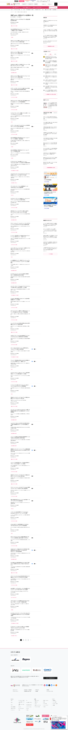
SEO (11, 9)
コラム (36, 703)
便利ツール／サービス (38, 705)
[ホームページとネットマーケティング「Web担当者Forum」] (45, 716)
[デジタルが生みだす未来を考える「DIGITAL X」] (37, 722)
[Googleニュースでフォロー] (54, 685)
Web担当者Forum (15, 4)
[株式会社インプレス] (17, 720)
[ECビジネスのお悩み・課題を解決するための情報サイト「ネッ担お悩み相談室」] (29, 725)
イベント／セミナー (46, 705)
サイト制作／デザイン (38, 9)
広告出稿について (50, 4)
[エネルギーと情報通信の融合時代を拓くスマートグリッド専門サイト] (45, 719)
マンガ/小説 (45, 703)
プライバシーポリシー (15, 691)
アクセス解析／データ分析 (29, 9)
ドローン (41, 1)
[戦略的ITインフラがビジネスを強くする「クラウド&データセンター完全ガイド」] (29, 716)
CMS (43, 9)
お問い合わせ (37, 689)
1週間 (50, 54)
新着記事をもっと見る (51, 46)
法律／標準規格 (13, 706)
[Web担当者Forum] (15, 685)
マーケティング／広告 (17, 9)
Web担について (44, 4)
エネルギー (38, 1)
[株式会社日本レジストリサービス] (15, 670)
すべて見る (51, 253)
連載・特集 (36, 4)
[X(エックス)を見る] (49, 685)
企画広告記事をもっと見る (51, 167)
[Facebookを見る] (47, 685)
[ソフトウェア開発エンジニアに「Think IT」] (37, 716)
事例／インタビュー (46, 700)
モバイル (28, 708)
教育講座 (43, 1)
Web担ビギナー (25, 4)
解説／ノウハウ (37, 700)
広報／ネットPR (13, 708)
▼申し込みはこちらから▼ (55, 720)
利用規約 (48, 689)
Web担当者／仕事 (55, 9)
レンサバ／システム (29, 706)
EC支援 (46, 1)
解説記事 (54, 700)
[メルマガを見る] (44, 685)
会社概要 (37, 691)
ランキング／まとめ (37, 706)
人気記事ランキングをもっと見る (51, 94)
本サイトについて (15, 689)
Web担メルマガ (31, 4)
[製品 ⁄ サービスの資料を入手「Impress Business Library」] (29, 722)
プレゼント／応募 (55, 703)
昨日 (45, 54)
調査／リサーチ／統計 (48, 9)
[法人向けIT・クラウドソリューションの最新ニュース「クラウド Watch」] (29, 719)
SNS (24, 9)
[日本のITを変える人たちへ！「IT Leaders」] (37, 719)
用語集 (54, 705)
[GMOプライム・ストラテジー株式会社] (47, 670)
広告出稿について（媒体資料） (28, 689)
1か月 (55, 54)
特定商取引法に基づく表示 (27, 691)
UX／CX (20, 706)
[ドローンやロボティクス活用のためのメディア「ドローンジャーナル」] (45, 722)
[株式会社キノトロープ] (26, 670)
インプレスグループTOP (50, 691)
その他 (44, 706)
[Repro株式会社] (26, 659)
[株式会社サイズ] (37, 670)
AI (21, 9)
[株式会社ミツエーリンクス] (15, 659)
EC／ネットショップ (21, 708)
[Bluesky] (51, 685)
